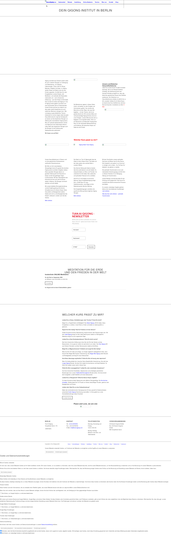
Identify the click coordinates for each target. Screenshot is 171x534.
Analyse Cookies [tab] (4, 484)
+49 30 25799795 (73, 424)
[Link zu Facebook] (45, 10)
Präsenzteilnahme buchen (107, 34)
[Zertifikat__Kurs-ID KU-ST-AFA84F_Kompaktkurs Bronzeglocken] (114, 122)
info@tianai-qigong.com (76, 428)
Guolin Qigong (72, 392)
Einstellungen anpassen (61, 452)
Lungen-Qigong (66, 363)
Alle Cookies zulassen (6, 472)
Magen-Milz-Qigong (95, 353)
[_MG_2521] (85, 90)
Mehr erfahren (48, 200)
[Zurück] (4, 45)
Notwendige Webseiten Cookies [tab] (8, 476)
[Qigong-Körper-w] (57, 150)
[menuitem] (51, 2)
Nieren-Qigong (90, 323)
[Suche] (46, 6)
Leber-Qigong (68, 334)
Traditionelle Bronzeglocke (82, 373)
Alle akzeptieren (50, 452)
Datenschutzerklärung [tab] (5, 521)
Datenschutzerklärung (47, 524)
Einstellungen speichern (40, 528)
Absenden (91, 247)
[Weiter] (167, 45)
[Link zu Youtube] (48, 10)
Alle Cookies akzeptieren (7, 528)
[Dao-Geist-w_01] (114, 150)
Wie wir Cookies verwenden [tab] (7, 462)
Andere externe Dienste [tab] (6, 496)
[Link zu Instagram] (51, 10)
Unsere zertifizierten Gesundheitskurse (110, 85)
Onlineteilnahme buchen (106, 40)
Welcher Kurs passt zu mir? (85, 139)
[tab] (85, 320)
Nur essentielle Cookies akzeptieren (23, 528)
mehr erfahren (105, 191)
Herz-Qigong (102, 344)
